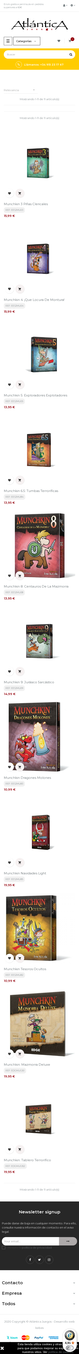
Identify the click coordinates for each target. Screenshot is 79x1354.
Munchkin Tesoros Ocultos (25, 969)
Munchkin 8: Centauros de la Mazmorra (36, 586)
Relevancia (20, 90)
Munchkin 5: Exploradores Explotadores (35, 395)
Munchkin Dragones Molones (27, 778)
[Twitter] (40, 1260)
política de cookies (60, 1352)
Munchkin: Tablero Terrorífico (27, 1160)
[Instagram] (49, 1260)
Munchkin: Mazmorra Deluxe (27, 1065)
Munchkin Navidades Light (25, 873)
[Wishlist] (59, 41)
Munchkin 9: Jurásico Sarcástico (29, 682)
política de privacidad (37, 1247)
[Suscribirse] (68, 1241)
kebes (39, 1327)
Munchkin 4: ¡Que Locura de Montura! (34, 300)
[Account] (65, 5)
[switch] (70, 1348)
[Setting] (73, 5)
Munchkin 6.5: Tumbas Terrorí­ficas (31, 491)
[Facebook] (30, 1260)
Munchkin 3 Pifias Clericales (26, 204)
